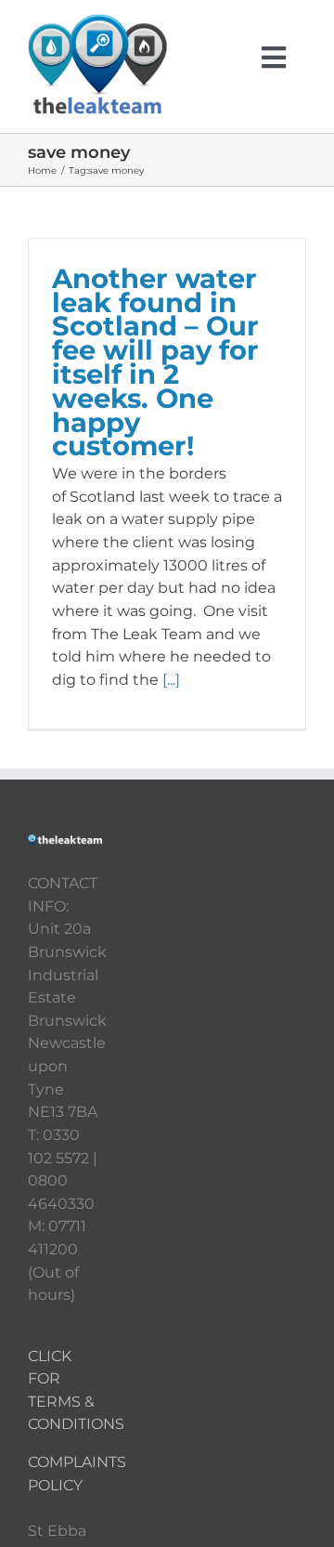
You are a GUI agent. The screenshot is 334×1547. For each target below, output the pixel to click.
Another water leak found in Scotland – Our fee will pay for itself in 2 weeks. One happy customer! (155, 362)
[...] (171, 679)
